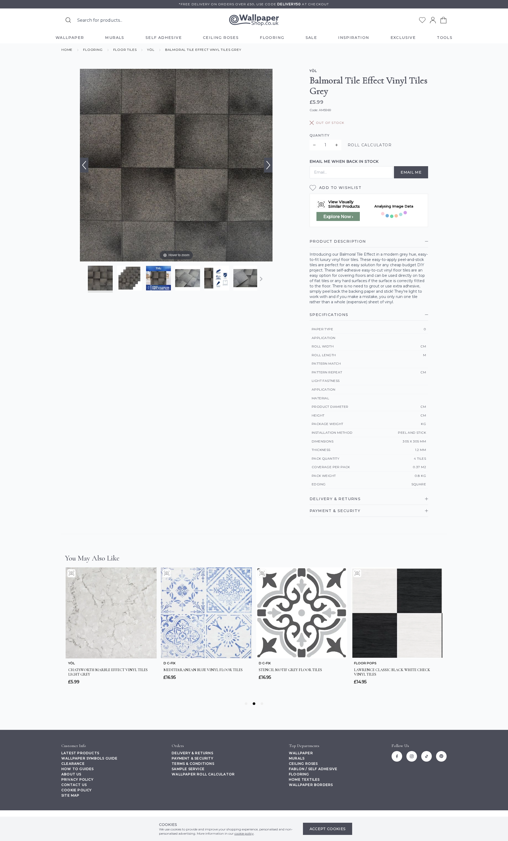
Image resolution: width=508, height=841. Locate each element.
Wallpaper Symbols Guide (89, 758)
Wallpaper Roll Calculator (203, 774)
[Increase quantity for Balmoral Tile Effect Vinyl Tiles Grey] (336, 145)
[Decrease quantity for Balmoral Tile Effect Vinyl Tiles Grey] (314, 145)
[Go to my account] (433, 20)
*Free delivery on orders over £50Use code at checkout (254, 4)
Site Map (70, 795)
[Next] (268, 165)
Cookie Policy (76, 790)
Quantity (320, 135)
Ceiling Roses (303, 764)
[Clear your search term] (185, 20)
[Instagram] (411, 756)
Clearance (73, 764)
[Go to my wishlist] (422, 20)
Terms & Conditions (193, 764)
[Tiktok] (426, 756)
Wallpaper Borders (311, 785)
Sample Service (188, 769)
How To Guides (77, 769)
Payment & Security (192, 758)
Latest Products (80, 753)
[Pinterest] (441, 756)
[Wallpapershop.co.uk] (254, 20)
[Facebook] (397, 756)
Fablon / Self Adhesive (313, 769)
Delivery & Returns (192, 753)
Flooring (299, 774)
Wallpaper (301, 753)
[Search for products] (68, 20)
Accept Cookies (328, 828)
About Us (71, 774)
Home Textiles (304, 779)
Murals (297, 758)
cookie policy (244, 833)
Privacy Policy (77, 779)
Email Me (411, 172)
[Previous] (84, 165)
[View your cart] (443, 20)
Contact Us (74, 785)
